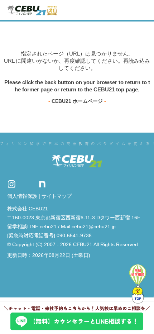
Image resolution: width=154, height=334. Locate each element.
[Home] (32, 10)
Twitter (27, 184)
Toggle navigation (142, 10)
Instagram (11, 184)
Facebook (55, 184)
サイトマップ (57, 196)
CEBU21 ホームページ (77, 101)
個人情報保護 (22, 196)
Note (42, 184)
